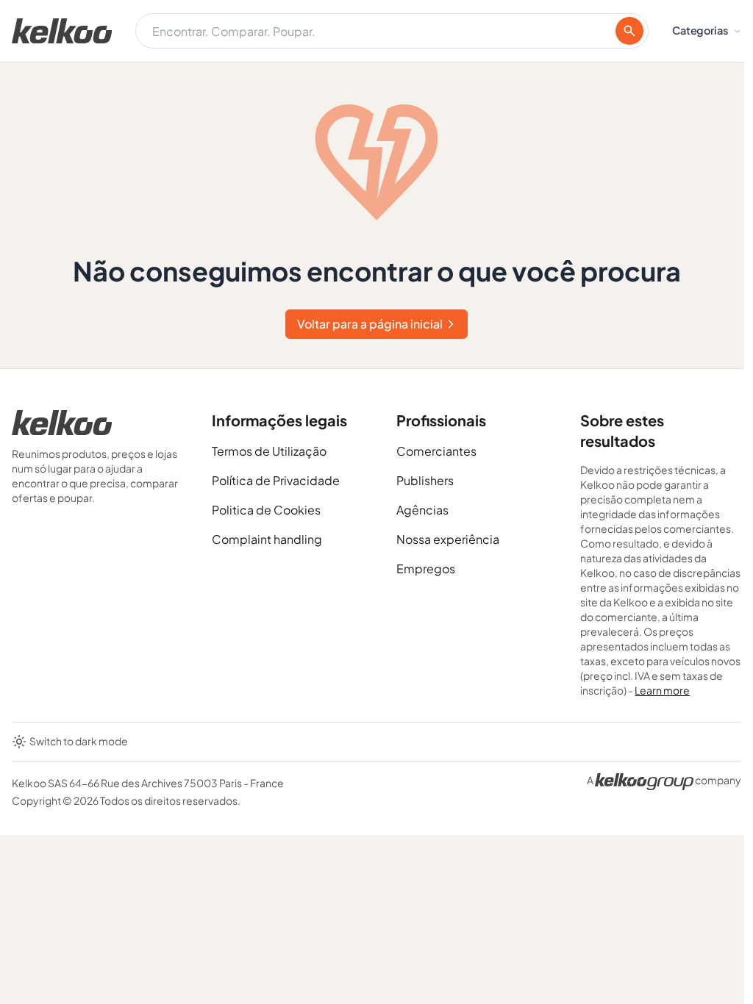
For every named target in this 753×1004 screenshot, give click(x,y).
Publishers (425, 480)
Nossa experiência (447, 539)
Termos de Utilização (269, 451)
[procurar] (629, 31)
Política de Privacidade (276, 480)
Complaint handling (267, 539)
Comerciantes (436, 451)
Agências (422, 509)
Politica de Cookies (266, 509)
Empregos (425, 568)
